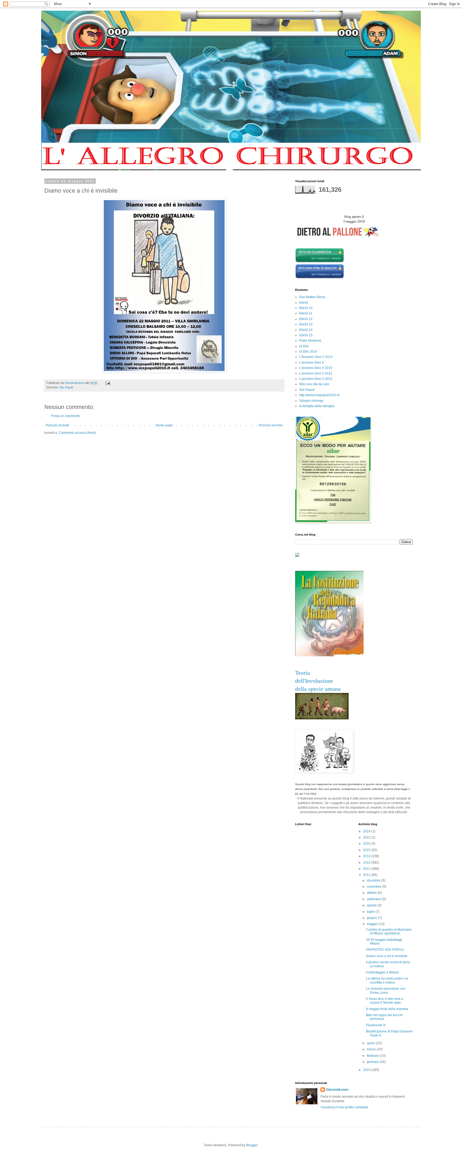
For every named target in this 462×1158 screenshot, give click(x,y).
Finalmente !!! (376, 1025)
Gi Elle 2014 (308, 351)
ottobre (372, 893)
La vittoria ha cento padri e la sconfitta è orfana (387, 980)
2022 (367, 837)
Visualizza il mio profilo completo (344, 1107)
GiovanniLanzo (337, 1089)
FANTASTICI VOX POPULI (385, 950)
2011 (367, 875)
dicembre (374, 880)
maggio (373, 924)
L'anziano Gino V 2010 (315, 368)
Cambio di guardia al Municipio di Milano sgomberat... (388, 931)
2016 (367, 843)
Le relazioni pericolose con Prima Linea (385, 990)
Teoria (302, 672)
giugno (372, 918)
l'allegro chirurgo (311, 401)
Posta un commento (65, 416)
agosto (372, 905)
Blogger (251, 1145)
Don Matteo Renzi (312, 297)
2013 (367, 862)
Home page (164, 425)
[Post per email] (107, 382)
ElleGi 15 (306, 335)
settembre (374, 899)
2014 (367, 856)
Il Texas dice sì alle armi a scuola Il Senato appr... (384, 1000)
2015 (367, 850)
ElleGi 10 (306, 308)
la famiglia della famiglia (316, 406)
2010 (367, 1070)
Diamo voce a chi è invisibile (386, 956)
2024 (367, 831)
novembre (374, 886)
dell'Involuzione (314, 680)
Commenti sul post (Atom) (77, 433)
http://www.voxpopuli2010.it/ (319, 395)
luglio (371, 912)
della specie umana (318, 688)
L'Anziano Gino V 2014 (316, 357)
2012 (367, 869)
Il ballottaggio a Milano (382, 972)
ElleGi (303, 303)
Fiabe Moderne (310, 340)
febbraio (373, 1056)
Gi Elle (304, 346)
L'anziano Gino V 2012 (315, 373)
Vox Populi (66, 387)
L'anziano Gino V (311, 362)
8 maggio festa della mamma (387, 1009)
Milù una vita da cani (314, 384)
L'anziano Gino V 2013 (315, 379)
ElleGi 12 (306, 319)
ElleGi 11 (305, 313)
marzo (372, 1049)
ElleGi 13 (306, 324)
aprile (371, 1043)
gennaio (373, 1062)
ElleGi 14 (306, 330)
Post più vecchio (271, 425)
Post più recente (57, 425)
